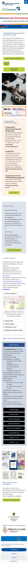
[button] (26, 2)
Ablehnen (14, 553)
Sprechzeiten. (6, 275)
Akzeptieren (14, 549)
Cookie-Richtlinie (13, 561)
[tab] (14, 345)
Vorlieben (14, 557)
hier (16, 146)
